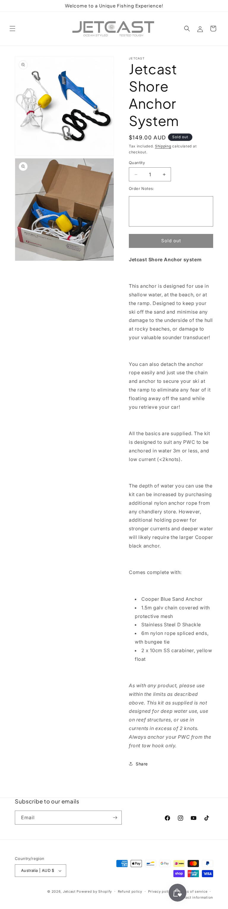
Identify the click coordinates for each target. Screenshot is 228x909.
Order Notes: (141, 188)
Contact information (195, 897)
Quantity (137, 162)
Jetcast (69, 891)
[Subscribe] (114, 818)
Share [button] (142, 763)
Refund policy (130, 891)
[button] (12, 28)
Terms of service (192, 891)
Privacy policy (160, 891)
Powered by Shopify (94, 891)
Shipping (163, 146)
